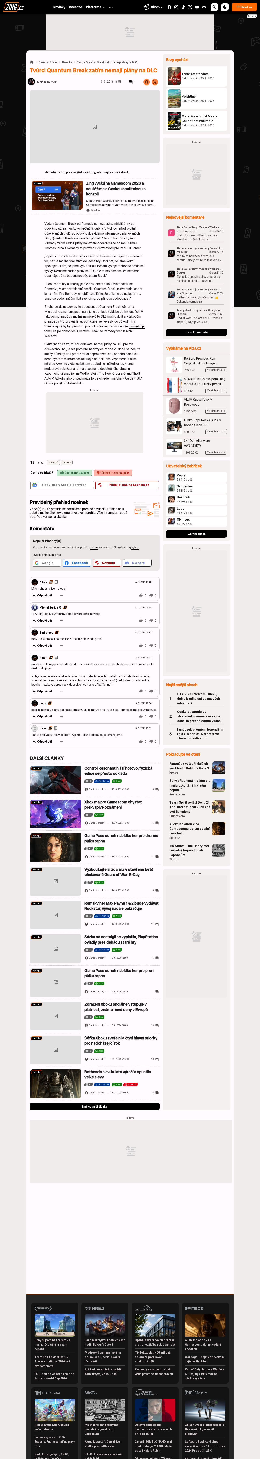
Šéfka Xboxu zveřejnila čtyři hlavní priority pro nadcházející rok (120, 1041)
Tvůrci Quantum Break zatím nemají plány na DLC (107, 62)
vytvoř (135, 547)
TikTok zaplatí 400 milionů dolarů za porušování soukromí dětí (153, 1357)
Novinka (67, 62)
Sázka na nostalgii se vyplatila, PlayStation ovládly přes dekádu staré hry (121, 939)
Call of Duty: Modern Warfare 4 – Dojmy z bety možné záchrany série (204, 1374)
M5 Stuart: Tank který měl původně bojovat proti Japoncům (189, 850)
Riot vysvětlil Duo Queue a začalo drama (52, 1427)
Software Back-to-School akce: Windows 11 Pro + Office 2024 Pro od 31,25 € (205, 1446)
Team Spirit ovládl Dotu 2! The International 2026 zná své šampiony (189, 807)
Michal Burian (49, 607)
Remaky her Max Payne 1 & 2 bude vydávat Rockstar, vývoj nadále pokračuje (121, 906)
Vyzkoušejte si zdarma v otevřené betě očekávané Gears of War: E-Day (118, 872)
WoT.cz (174, 859)
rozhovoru (106, 248)
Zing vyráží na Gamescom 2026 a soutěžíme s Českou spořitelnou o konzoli (116, 189)
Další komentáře (197, 332)
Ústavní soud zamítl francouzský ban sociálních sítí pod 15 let (153, 1429)
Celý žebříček (197, 533)
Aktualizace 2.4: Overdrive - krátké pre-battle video (103, 1444)
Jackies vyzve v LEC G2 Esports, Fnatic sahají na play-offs (55, 1442)
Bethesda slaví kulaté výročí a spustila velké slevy (117, 1074)
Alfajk (43, 582)
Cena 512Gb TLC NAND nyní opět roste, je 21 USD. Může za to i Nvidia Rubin (153, 1446)
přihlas (94, 547)
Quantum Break (48, 62)
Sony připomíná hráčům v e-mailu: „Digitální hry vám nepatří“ (190, 785)
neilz (43, 703)
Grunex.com (177, 794)
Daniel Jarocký (96, 789)
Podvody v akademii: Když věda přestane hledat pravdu (154, 1372)
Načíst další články (94, 1106)
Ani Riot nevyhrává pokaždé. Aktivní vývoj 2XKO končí (103, 1372)
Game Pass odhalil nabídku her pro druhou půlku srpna (121, 838)
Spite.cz (174, 837)
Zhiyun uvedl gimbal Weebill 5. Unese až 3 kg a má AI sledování (205, 1429)
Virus (43, 728)
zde (32, 517)
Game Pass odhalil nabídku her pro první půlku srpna (119, 973)
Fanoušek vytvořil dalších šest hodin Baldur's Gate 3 (189, 766)
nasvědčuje (137, 326)
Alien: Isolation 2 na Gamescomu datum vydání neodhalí (189, 828)
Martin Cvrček (47, 82)
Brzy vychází (177, 59)
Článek (37, 183)
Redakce (95, 210)
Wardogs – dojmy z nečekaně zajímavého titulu (205, 1359)
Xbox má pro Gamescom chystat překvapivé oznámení (113, 805)
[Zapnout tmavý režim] (225, 7)
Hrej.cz (173, 772)
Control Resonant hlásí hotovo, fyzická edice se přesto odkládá (118, 771)
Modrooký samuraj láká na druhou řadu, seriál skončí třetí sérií (103, 1357)
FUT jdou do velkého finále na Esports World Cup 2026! (54, 1376)
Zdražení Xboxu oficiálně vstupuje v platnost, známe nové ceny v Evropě (116, 1007)
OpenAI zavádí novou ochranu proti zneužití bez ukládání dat (155, 1342)
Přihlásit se (244, 7)
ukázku (62, 517)
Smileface (46, 632)
